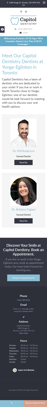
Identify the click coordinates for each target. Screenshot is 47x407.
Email (25, 32)
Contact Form (27, 311)
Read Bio (24, 162)
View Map (23, 333)
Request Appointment (23, 277)
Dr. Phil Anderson (23, 151)
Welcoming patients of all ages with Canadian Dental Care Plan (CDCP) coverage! (23, 41)
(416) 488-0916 (25, 29)
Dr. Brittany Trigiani (24, 209)
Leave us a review (26, 370)
